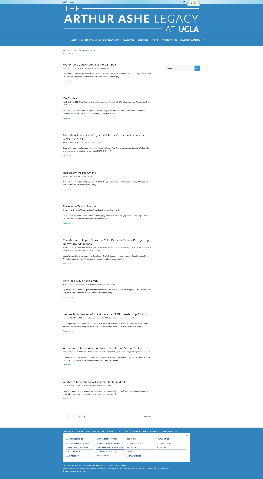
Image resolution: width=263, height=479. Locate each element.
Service (111, 318)
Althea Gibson (104, 247)
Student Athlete (119, 318)
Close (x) (184, 435)
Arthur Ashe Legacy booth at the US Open (89, 64)
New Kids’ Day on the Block (80, 280)
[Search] (204, 40)
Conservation (103, 456)
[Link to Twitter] (184, 2)
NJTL (102, 318)
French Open (97, 210)
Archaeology (72, 456)
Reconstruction (141, 102)
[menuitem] (74, 40)
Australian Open (87, 210)
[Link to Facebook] (180, 2)
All (96, 102)
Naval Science (163, 439)
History (133, 102)
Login (84, 471)
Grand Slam (88, 385)
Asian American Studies (107, 439)
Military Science (134, 456)
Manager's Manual (151, 432)
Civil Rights (120, 102)
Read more (68, 81)
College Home (83, 432)
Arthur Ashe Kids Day (86, 284)
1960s (77, 102)
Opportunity (85, 250)
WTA (107, 284)
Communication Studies (107, 452)
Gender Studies (134, 443)
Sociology (161, 447)
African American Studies (77, 443)
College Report (114, 432)
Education (127, 102)
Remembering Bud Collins (79, 172)
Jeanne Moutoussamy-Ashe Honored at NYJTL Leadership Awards (105, 314)
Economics (131, 439)
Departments (69, 432)
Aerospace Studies (74, 439)
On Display (70, 98)
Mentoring (78, 250)
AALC (85, 352)
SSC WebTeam (104, 68)
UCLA (65, 2)
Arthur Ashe (83, 68)
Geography (132, 447)
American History (102, 102)
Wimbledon (110, 210)
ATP (80, 210)
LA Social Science (169, 432)
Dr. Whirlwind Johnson (143, 247)
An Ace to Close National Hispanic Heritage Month (95, 382)
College (71, 2)
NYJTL (107, 318)
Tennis (94, 68)
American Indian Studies (77, 447)
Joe (72, 105)
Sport (89, 68)
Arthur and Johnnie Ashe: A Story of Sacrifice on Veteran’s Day (102, 348)
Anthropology (73, 452)
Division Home (98, 432)
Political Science (164, 443)
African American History (87, 102)
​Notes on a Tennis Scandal (79, 206)
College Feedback (132, 432)
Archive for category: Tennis (79, 50)
